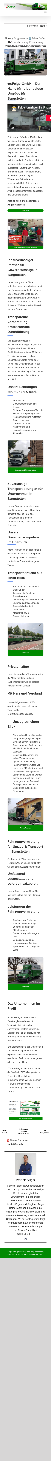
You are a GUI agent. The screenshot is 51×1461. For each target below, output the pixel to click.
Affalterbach (13, 175)
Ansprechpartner (27, 1254)
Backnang (25, 175)
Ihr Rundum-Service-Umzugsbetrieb (23, 1131)
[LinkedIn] (25, 1239)
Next (42, 26)
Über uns (29, 1252)
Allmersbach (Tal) (15, 183)
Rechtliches (38, 1252)
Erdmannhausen (15, 172)
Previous (33, 26)
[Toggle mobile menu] (45, 11)
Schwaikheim (26, 179)
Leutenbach (25, 168)
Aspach (35, 168)
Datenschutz (39, 1254)
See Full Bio (23, 1234)
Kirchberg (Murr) (32, 172)
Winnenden (13, 179)
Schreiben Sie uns (13, 1254)
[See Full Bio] (32, 1234)
